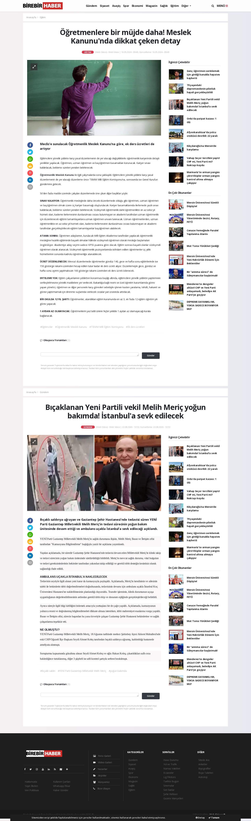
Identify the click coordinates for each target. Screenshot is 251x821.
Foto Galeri (104, 755)
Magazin (151, 6)
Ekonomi (137, 6)
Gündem (91, 6)
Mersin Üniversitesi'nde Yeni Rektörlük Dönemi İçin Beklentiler (203, 260)
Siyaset (104, 6)
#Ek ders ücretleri (135, 326)
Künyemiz (103, 782)
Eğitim (175, 6)
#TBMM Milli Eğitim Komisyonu (106, 326)
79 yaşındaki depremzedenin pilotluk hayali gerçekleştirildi (201, 88)
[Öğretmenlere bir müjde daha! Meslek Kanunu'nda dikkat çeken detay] (94, 97)
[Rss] (56, 769)
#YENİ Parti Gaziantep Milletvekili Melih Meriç (82, 670)
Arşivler (102, 775)
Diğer (185, 6)
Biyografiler (204, 768)
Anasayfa (31, 17)
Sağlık (164, 6)
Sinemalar (168, 785)
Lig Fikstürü (169, 777)
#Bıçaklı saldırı (47, 670)
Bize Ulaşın (103, 788)
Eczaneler (168, 772)
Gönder (151, 355)
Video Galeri (104, 762)
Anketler (202, 764)
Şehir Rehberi (170, 794)
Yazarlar (102, 769)
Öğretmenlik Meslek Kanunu (57, 175)
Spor (126, 6)
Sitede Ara (203, 760)
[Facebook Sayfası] (26, 769)
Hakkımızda (31, 781)
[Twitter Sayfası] (32, 769)
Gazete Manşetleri (173, 798)
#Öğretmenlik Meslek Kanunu (71, 326)
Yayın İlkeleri (31, 786)
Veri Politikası (32, 790)
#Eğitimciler (46, 326)
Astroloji (202, 777)
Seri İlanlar (169, 789)
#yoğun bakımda (118, 670)
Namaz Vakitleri (171, 768)
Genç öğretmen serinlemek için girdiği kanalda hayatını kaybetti (203, 74)
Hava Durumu (170, 760)
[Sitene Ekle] (68, 769)
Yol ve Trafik (170, 764)
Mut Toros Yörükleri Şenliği (203, 246)
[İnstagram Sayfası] (38, 769)
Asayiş (116, 6)
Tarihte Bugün (171, 781)
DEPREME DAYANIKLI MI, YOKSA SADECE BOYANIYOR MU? (202, 305)
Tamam (215, 817)
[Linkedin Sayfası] (50, 769)
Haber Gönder (60, 790)
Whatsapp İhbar (61, 786)
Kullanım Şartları (61, 781)
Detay (201, 817)
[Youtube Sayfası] (44, 769)
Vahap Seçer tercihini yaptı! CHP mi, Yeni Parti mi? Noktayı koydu (203, 161)
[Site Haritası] (62, 769)
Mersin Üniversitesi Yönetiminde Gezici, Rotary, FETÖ (203, 218)
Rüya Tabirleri (205, 772)
